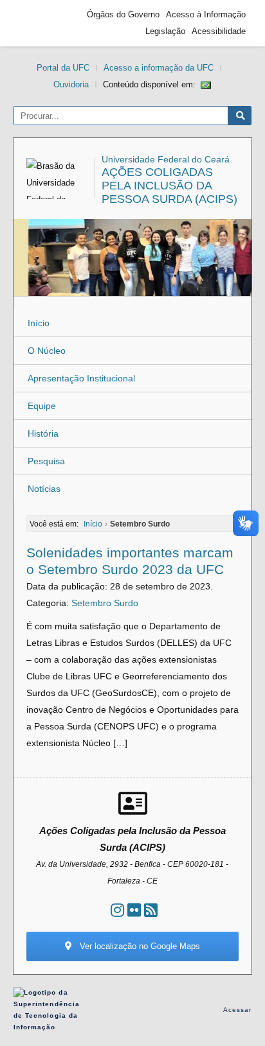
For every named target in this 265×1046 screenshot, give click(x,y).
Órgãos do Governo (123, 14)
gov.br (42, 23)
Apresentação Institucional (81, 378)
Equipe (42, 406)
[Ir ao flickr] (134, 910)
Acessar (237, 1009)
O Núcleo (47, 350)
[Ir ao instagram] (117, 910)
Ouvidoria (71, 84)
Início (39, 323)
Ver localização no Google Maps (138, 946)
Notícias (44, 489)
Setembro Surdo (104, 603)
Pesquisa (46, 461)
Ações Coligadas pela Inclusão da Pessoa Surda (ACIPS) (169, 185)
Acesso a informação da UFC (159, 68)
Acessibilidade (219, 31)
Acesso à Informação (206, 14)
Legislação (165, 31)
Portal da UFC (63, 68)
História (43, 433)
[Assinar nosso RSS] (151, 910)
